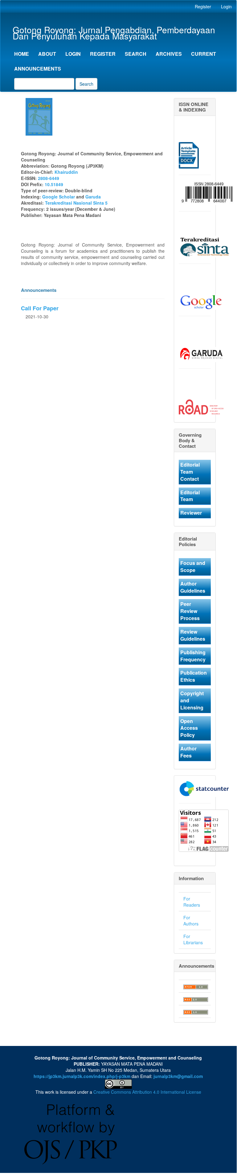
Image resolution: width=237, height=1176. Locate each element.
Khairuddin (66, 172)
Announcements (37, 68)
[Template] (189, 155)
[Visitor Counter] (204, 788)
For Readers (191, 902)
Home (21, 53)
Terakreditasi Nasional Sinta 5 (77, 203)
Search (135, 53)
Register (203, 6)
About (47, 53)
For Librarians (193, 939)
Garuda (93, 197)
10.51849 (54, 184)
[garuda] (201, 354)
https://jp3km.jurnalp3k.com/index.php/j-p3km (82, 1076)
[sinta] (206, 246)
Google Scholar (58, 197)
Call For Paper (40, 308)
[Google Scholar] (201, 301)
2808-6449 (48, 178)
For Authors (190, 920)
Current (203, 53)
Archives (169, 53)
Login (226, 6)
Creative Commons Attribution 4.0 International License (147, 1092)
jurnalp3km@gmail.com (178, 1076)
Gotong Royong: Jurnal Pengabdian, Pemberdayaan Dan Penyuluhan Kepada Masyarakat (114, 30)
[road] (201, 406)
